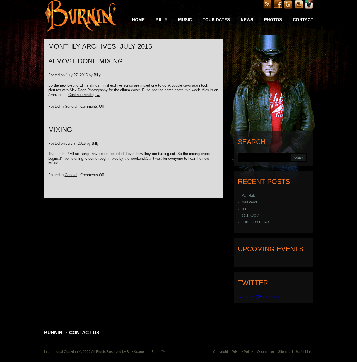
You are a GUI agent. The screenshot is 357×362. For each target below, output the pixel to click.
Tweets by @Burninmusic (258, 297)
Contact (303, 19)
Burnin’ (54, 332)
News (247, 19)
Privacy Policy (242, 352)
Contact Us (84, 332)
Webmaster (265, 352)
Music (185, 19)
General (71, 106)
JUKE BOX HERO (255, 222)
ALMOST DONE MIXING (85, 61)
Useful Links (304, 352)
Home (138, 19)
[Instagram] (309, 7)
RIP (244, 209)
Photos (273, 19)
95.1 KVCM (250, 216)
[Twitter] (288, 7)
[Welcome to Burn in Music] (80, 16)
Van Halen (250, 196)
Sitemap (284, 352)
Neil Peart (249, 202)
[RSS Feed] (267, 7)
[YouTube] (298, 7)
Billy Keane (135, 352)
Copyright (220, 352)
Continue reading (84, 95)
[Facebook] (278, 7)
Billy (161, 19)
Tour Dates (216, 19)
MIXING (60, 129)
